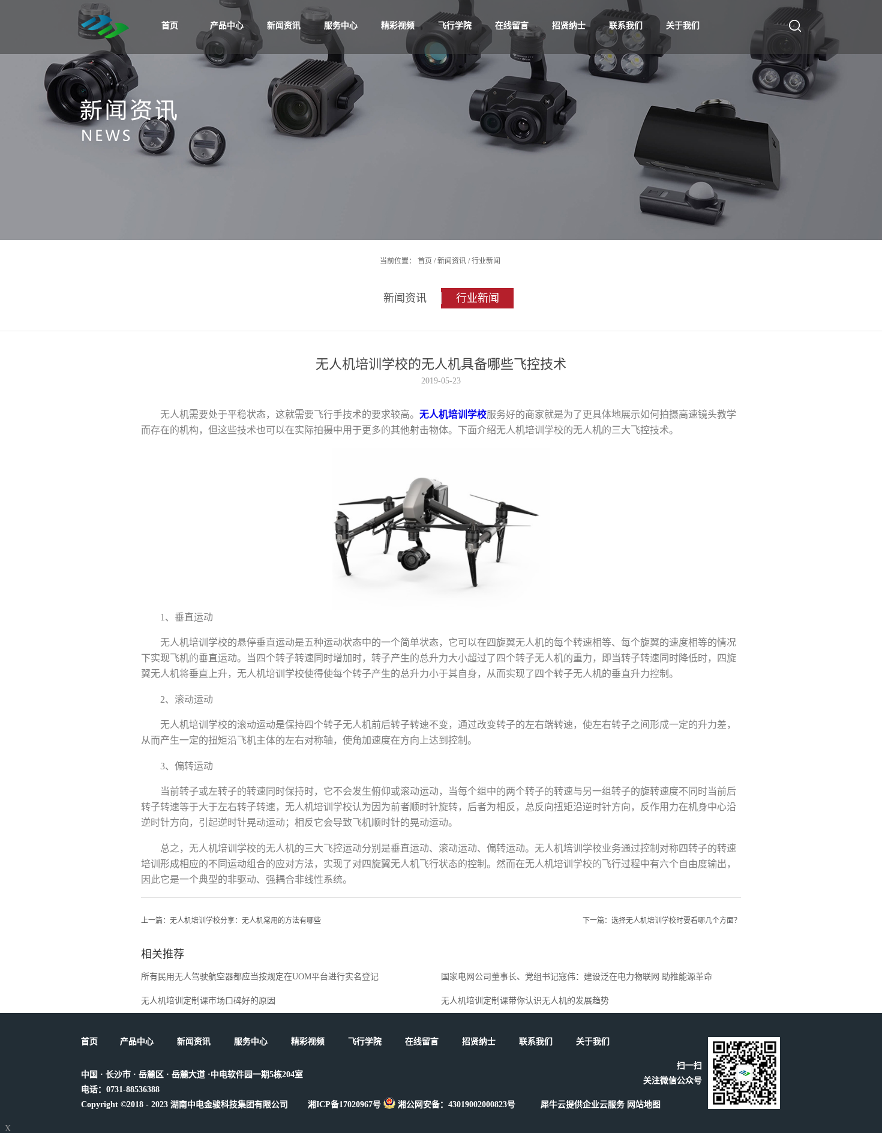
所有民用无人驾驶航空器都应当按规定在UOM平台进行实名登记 (260, 976)
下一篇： (662, 920)
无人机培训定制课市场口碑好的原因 (208, 1000)
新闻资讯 (451, 261)
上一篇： (231, 920)
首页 (169, 25)
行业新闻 (486, 261)
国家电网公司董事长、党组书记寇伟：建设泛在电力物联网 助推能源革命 (576, 976)
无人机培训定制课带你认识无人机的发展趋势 (525, 1000)
